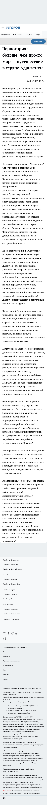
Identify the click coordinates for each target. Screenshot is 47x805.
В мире (37, 34)
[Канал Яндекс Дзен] (16, 633)
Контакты (6, 656)
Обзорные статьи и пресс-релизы (15, 647)
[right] (44, 34)
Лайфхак (28, 34)
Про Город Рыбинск (10, 594)
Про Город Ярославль (10, 609)
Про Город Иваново (10, 579)
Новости (6, 675)
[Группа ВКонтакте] (5, 633)
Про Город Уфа (8, 599)
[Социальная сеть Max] (5, 638)
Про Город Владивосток (11, 614)
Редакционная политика (11, 661)
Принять (38, 41)
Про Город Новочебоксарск (12, 569)
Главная (5, 679)
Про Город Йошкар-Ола (11, 584)
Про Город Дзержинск (10, 560)
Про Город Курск (9, 590)
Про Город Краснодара (11, 619)
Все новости (17, 34)
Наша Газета (7, 575)
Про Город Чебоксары (10, 564)
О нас (5, 652)
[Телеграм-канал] (12, 633)
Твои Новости (8, 605)
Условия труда (8, 665)
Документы (5, 34)
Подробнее (7, 765)
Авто (4, 670)
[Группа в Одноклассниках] (8, 633)
